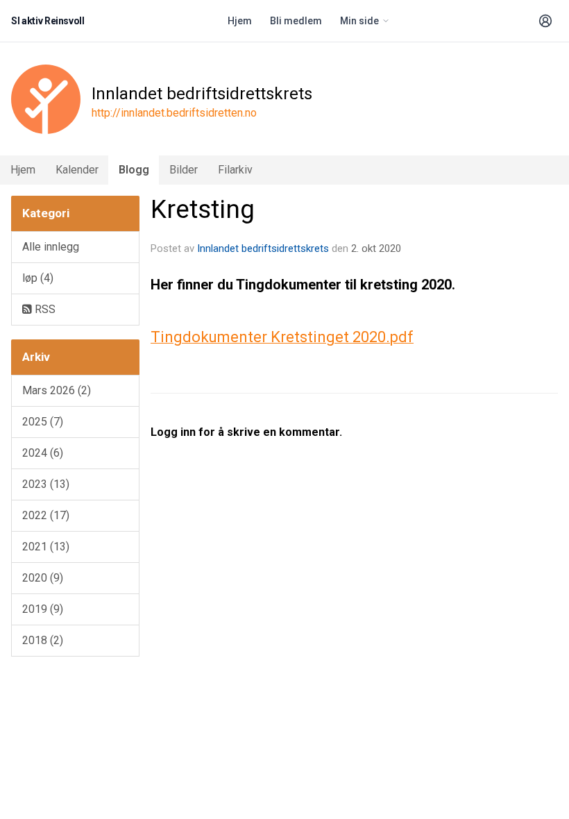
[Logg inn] (545, 20)
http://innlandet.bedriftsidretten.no (174, 112)
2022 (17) (45, 515)
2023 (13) (45, 484)
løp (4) (37, 278)
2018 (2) (42, 640)
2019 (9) (42, 609)
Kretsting (203, 209)
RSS (44, 309)
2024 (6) (42, 452)
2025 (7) (42, 421)
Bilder (183, 169)
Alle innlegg (50, 246)
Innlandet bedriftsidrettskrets (263, 248)
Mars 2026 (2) (56, 390)
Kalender (77, 169)
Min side (359, 20)
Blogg (134, 169)
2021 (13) (45, 546)
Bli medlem (296, 20)
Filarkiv (235, 169)
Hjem (240, 20)
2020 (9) (42, 577)
